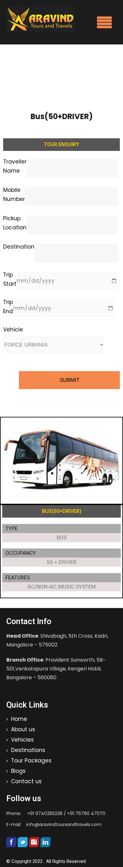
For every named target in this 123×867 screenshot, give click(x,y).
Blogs (18, 771)
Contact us (26, 781)
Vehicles (22, 740)
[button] (104, 23)
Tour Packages (31, 760)
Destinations (28, 750)
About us (23, 729)
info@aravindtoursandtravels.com (64, 824)
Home (19, 719)
